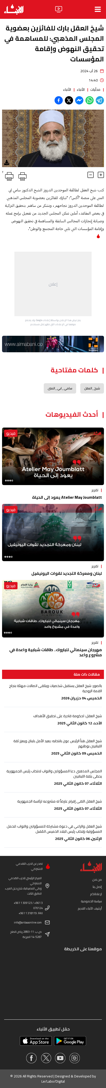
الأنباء (81, 89)
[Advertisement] (53, 284)
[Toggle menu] (98, 9)
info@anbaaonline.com (28, 922)
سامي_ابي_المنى (60, 388)
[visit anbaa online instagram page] (74, 1058)
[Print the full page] (21, 175)
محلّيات (95, 89)
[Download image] (6, 162)
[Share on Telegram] (100, 100)
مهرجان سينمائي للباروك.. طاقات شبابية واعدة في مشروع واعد (55, 652)
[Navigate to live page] (59, 9)
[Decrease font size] (90, 175)
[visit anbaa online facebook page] (31, 1058)
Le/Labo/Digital (53, 1081)
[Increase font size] (101, 175)
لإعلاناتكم (96, 894)
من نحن (97, 879)
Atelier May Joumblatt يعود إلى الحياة (67, 497)
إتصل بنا (97, 887)
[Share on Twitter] (69, 100)
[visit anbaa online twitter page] (46, 1058)
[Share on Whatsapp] (89, 100)
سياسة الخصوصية (91, 901)
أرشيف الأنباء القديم (90, 908)
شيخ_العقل (92, 388)
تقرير (95, 490)
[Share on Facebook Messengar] (79, 100)
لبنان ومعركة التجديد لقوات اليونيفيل (66, 573)
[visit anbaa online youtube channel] (60, 1058)
